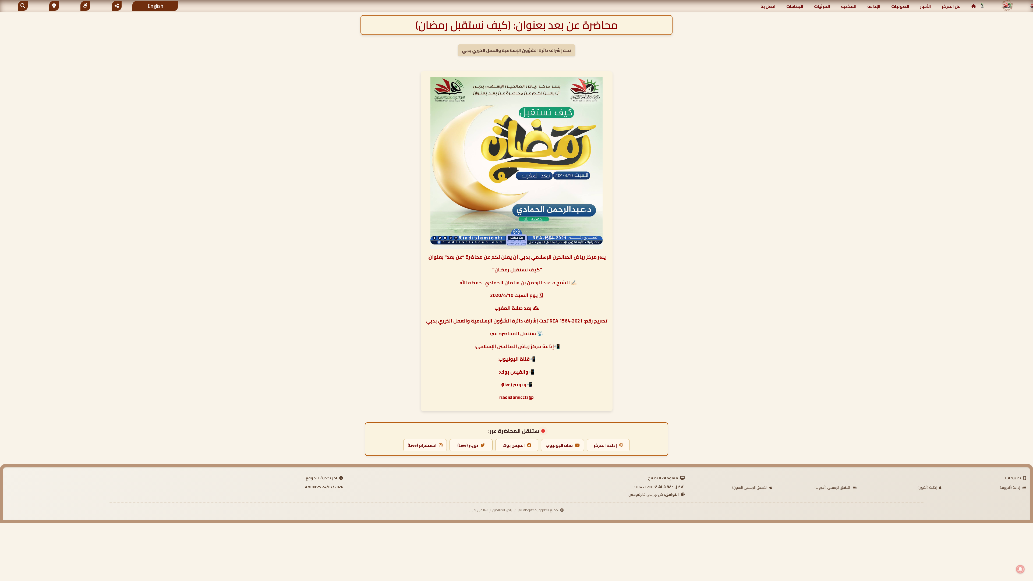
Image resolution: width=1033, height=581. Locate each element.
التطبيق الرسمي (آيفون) (750, 487)
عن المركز (951, 6)
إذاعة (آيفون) (928, 487)
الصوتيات (900, 6)
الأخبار (925, 6)
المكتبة (849, 6)
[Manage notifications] (1020, 569)
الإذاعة (873, 6)
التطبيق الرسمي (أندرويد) (833, 487)
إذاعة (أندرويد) (1010, 487)
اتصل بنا (768, 6)
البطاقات (794, 6)
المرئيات (822, 6)
